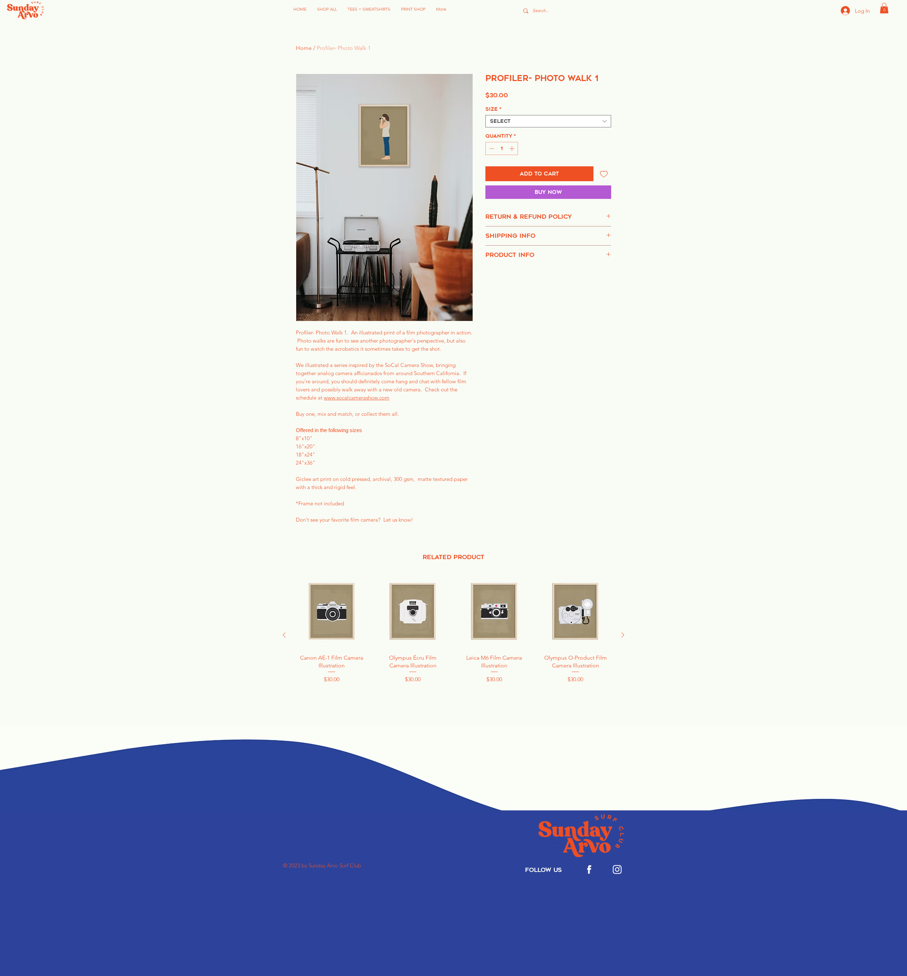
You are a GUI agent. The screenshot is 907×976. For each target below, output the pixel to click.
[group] (453, 635)
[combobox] (548, 121)
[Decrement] (490, 148)
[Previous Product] (284, 635)
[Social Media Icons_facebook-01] (589, 869)
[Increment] (512, 148)
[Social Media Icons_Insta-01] (617, 869)
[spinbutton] (501, 148)
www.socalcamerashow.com (356, 397)
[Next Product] (623, 635)
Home (304, 48)
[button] (884, 8)
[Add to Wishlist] (604, 174)
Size (493, 109)
